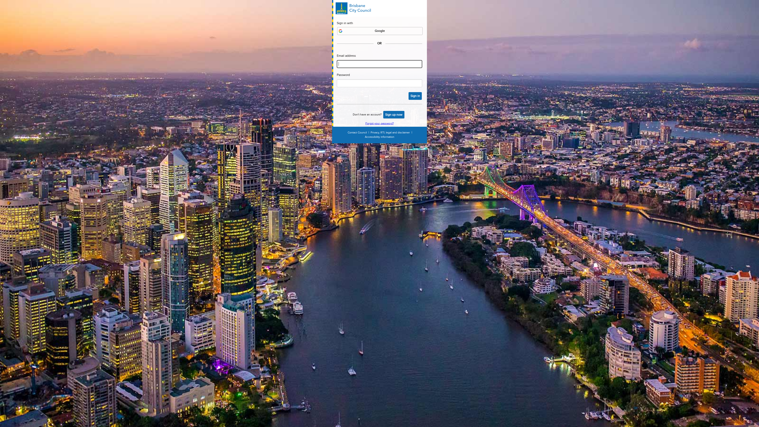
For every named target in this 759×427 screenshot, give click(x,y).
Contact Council (357, 132)
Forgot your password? (379, 123)
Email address (346, 56)
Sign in (415, 96)
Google (380, 31)
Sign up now (393, 114)
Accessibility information (379, 137)
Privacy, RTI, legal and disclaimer (390, 132)
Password (343, 75)
